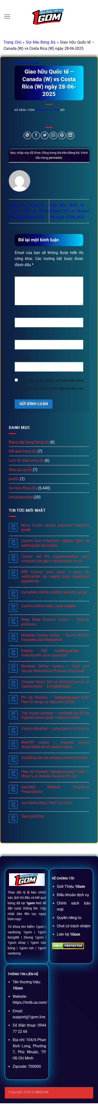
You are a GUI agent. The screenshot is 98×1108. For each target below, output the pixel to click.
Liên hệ (68, 934)
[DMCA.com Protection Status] (68, 945)
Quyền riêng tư (69, 917)
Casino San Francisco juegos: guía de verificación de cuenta (55, 542)
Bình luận (23, 272)
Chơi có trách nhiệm (73, 926)
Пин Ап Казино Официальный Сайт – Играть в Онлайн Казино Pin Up (55, 773)
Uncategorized (21, 497)
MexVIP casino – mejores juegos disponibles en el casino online (55, 744)
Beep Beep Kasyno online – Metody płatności (55, 621)
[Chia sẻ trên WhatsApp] (27, 135)
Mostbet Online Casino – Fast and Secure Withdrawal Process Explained (55, 668)
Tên (19, 314)
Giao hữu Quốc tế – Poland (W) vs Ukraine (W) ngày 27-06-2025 (69, 211)
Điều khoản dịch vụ (73, 895)
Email (20, 336)
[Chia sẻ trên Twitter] (45, 135)
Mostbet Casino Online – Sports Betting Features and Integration (55, 637)
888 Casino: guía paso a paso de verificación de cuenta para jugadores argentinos (55, 576)
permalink (55, 157)
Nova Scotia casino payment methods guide (55, 527)
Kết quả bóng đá (23, 451)
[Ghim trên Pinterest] (62, 135)
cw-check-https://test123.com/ (47, 802)
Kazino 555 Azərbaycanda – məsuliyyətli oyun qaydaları (55, 652)
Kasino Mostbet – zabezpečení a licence (55, 728)
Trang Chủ (12, 42)
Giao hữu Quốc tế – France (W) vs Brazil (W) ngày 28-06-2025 (29, 211)
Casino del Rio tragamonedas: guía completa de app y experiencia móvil (55, 558)
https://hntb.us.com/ (30, 1002)
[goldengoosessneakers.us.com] (49, 16)
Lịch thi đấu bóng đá (26, 460)
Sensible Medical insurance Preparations (55, 789)
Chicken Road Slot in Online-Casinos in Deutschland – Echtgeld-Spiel (55, 684)
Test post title (32, 816)
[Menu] (7, 16)
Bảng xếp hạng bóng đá (29, 442)
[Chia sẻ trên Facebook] (36, 135)
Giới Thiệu (71, 886)
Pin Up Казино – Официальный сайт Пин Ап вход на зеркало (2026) (55, 699)
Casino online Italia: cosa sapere (48, 606)
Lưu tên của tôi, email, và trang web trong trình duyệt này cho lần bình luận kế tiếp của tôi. (49, 387)
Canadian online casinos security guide (54, 592)
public (14, 479)
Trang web (23, 358)
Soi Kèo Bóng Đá (40, 42)
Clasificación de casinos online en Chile (54, 757)
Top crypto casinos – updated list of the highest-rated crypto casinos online (55, 715)
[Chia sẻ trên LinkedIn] (70, 135)
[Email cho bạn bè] (53, 135)
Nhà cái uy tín (20, 469)
